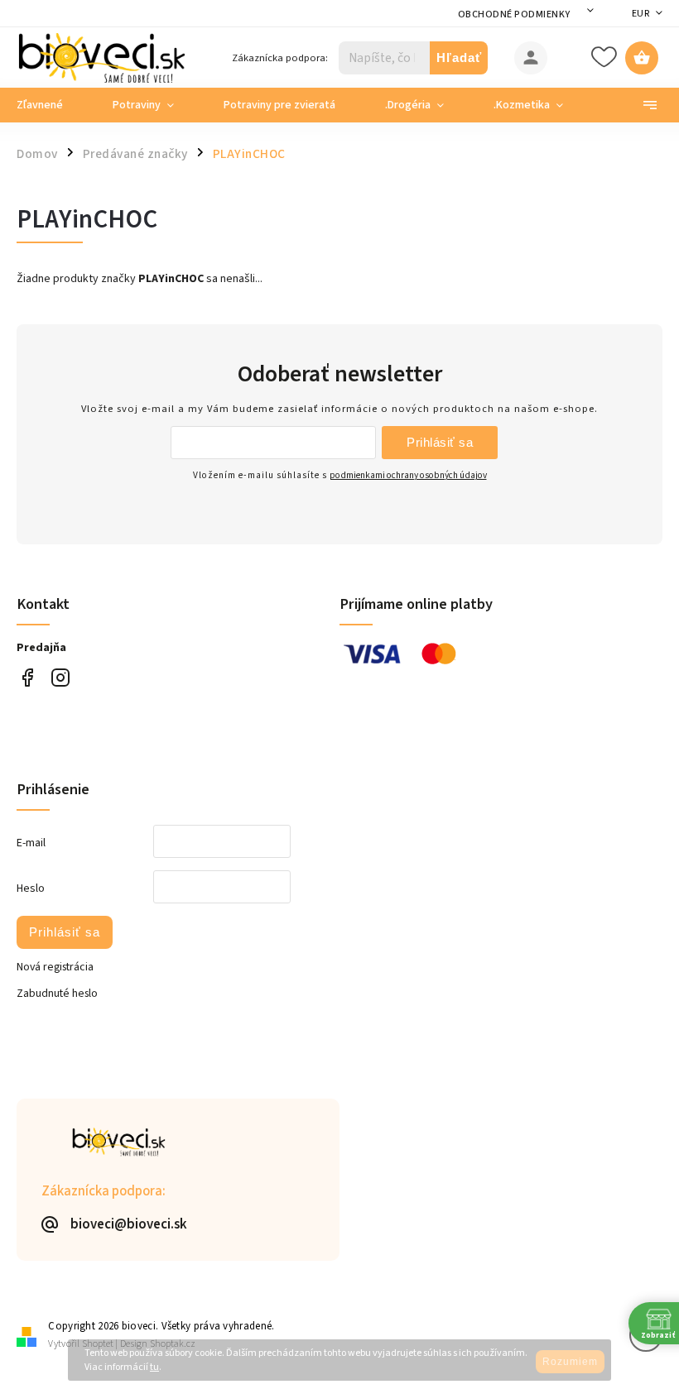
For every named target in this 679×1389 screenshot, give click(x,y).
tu (154, 1367)
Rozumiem (570, 1361)
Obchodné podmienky (514, 14)
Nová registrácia (55, 967)
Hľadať (459, 57)
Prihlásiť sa (440, 442)
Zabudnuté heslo (57, 993)
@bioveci (27, 678)
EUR (641, 14)
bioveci (60, 678)
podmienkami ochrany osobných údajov (408, 475)
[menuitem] (52, 105)
